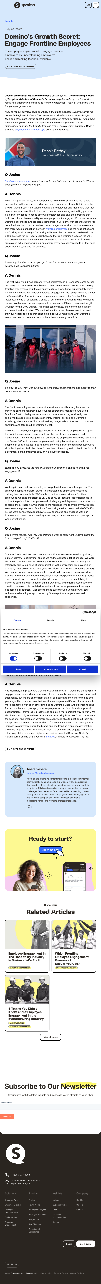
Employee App (11, 1200)
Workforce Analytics (37, 1210)
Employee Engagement (10, 1223)
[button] (88, 5)
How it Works (34, 1205)
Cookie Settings (77, 1273)
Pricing (32, 1200)
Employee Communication (11, 1211)
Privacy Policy (46, 1273)
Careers (79, 1205)
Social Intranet (11, 1217)
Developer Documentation (59, 1215)
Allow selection (51, 669)
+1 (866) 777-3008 (20, 1174)
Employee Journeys (37, 1214)
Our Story (80, 1200)
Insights (56, 1200)
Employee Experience (14, 1205)
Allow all (82, 669)
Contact (79, 1210)
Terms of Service (61, 1273)
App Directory (35, 1224)
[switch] (38, 658)
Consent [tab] (17, 620)
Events (55, 1210)
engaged (50, 736)
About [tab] (83, 620)
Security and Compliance (34, 1230)
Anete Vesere (37, 769)
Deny (18, 669)
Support (56, 1222)
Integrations (34, 1219)
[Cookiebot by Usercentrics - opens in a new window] (86, 613)
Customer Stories (60, 1205)
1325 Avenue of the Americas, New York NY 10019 (25, 1182)
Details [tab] (50, 620)
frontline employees (56, 228)
